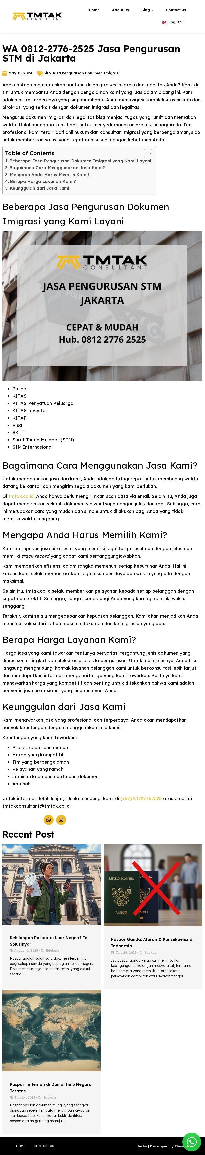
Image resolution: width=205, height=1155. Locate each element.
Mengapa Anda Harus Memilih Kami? (50, 174)
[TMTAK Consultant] (37, 16)
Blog (146, 10)
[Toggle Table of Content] (145, 153)
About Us (120, 10)
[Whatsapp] (49, 820)
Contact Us (176, 10)
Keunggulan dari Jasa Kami (40, 188)
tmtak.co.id (21, 496)
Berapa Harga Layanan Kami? (43, 181)
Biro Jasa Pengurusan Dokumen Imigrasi (82, 73)
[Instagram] (61, 820)
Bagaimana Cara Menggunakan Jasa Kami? (57, 167)
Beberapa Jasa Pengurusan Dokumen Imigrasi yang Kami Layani (80, 160)
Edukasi (52, 950)
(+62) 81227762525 (141, 798)
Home (94, 10)
